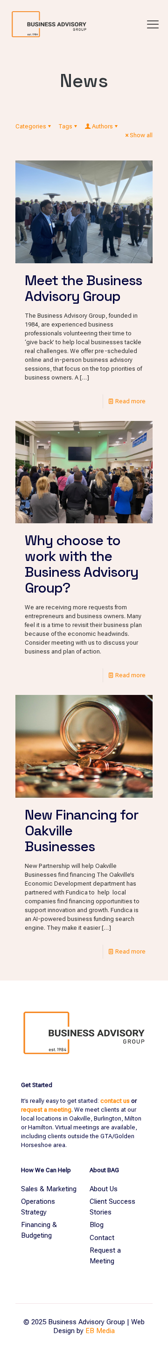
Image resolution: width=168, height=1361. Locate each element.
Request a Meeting (105, 1255)
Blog (97, 1225)
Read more (130, 401)
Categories (30, 126)
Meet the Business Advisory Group (83, 288)
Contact (102, 1238)
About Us (104, 1189)
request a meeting (46, 1109)
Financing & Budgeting (39, 1230)
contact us (115, 1100)
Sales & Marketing (49, 1189)
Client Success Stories (112, 1206)
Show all (141, 135)
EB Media (100, 1331)
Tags (65, 126)
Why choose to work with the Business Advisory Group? (81, 564)
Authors (102, 126)
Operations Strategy (38, 1206)
